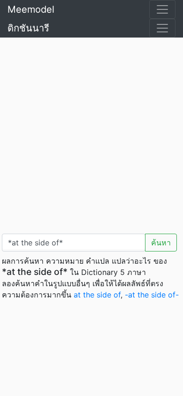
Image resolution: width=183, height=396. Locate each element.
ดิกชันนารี (28, 28)
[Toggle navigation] (162, 9)
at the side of (97, 294)
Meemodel (31, 9)
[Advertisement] (91, 133)
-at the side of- (152, 294)
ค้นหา (161, 242)
